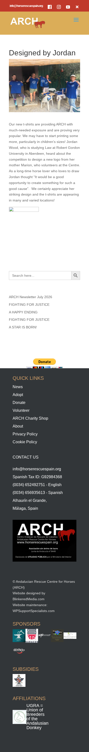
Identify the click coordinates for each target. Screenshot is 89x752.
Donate (19, 402)
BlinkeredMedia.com (28, 599)
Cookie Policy (25, 442)
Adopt (18, 395)
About (18, 426)
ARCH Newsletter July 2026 (30, 297)
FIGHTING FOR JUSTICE (29, 305)
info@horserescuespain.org (26, 6)
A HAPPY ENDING (23, 312)
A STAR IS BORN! (23, 327)
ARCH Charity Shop (30, 418)
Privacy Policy (25, 434)
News (18, 387)
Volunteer (21, 410)
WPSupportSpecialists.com (34, 611)
